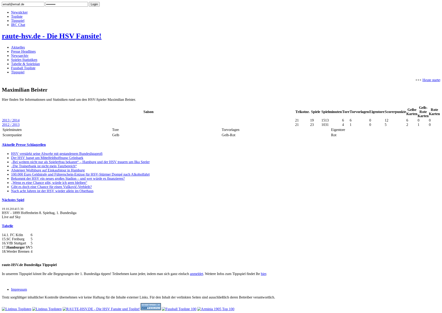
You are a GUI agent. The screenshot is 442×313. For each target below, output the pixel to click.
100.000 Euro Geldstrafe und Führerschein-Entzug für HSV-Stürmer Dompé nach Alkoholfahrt (80, 174)
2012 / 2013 (11, 125)
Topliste (17, 16)
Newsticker (19, 12)
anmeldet (196, 274)
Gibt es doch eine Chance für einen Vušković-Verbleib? (51, 187)
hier (263, 274)
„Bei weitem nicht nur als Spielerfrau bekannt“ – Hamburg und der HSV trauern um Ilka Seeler (80, 162)
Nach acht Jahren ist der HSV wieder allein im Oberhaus (52, 191)
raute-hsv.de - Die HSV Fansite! (52, 36)
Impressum (19, 289)
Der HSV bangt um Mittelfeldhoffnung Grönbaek (47, 158)
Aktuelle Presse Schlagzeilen (24, 145)
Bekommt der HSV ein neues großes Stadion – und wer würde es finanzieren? (68, 178)
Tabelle (7, 226)
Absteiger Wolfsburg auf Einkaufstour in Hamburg (48, 170)
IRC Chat (18, 25)
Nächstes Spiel (13, 200)
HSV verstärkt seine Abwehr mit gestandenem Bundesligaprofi (56, 154)
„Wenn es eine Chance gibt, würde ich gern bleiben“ (49, 183)
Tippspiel (17, 21)
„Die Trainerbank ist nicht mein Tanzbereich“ (44, 166)
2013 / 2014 (11, 120)
